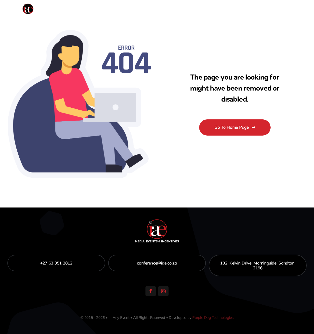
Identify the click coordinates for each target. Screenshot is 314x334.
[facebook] (150, 291)
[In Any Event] (28, 4)
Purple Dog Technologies (213, 317)
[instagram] (163, 291)
